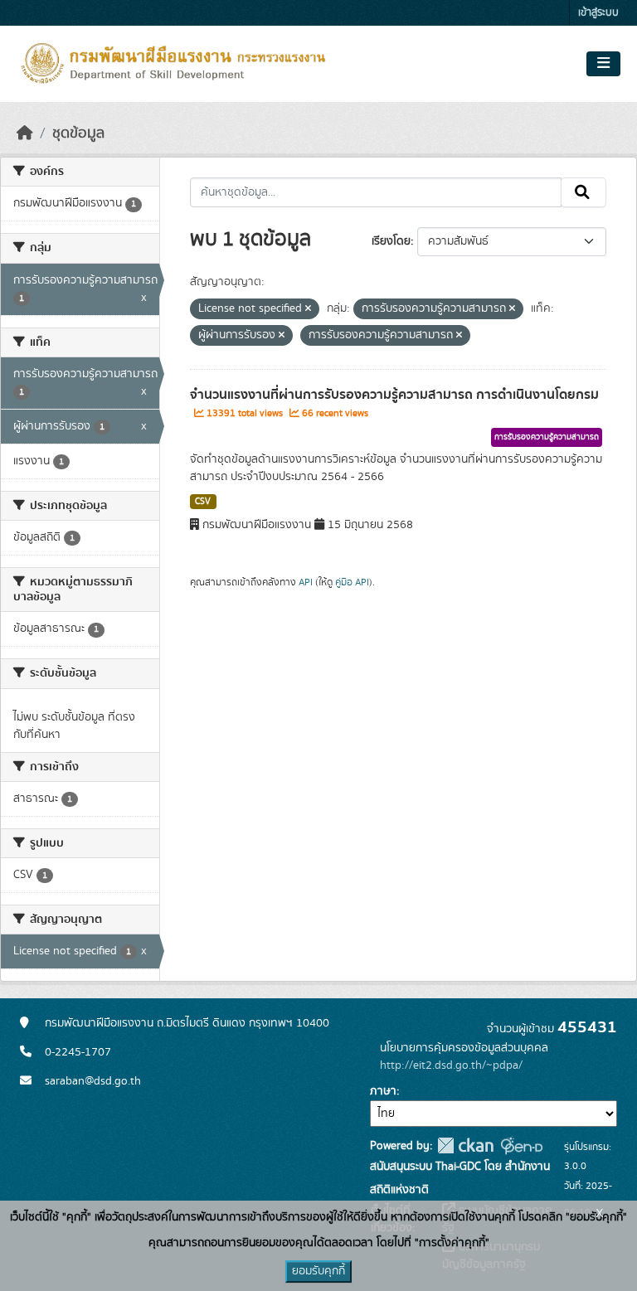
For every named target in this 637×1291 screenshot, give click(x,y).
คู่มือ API (352, 582)
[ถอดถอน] (308, 309)
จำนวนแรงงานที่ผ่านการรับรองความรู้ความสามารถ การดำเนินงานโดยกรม (394, 394)
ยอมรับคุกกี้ (318, 1271)
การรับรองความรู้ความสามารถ (546, 437)
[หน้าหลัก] (25, 133)
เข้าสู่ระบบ (598, 13)
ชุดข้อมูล (78, 133)
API (306, 582)
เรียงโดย (391, 241)
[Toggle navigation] (603, 63)
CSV (203, 501)
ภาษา (383, 1091)
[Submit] (583, 192)
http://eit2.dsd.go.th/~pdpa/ (451, 1065)
